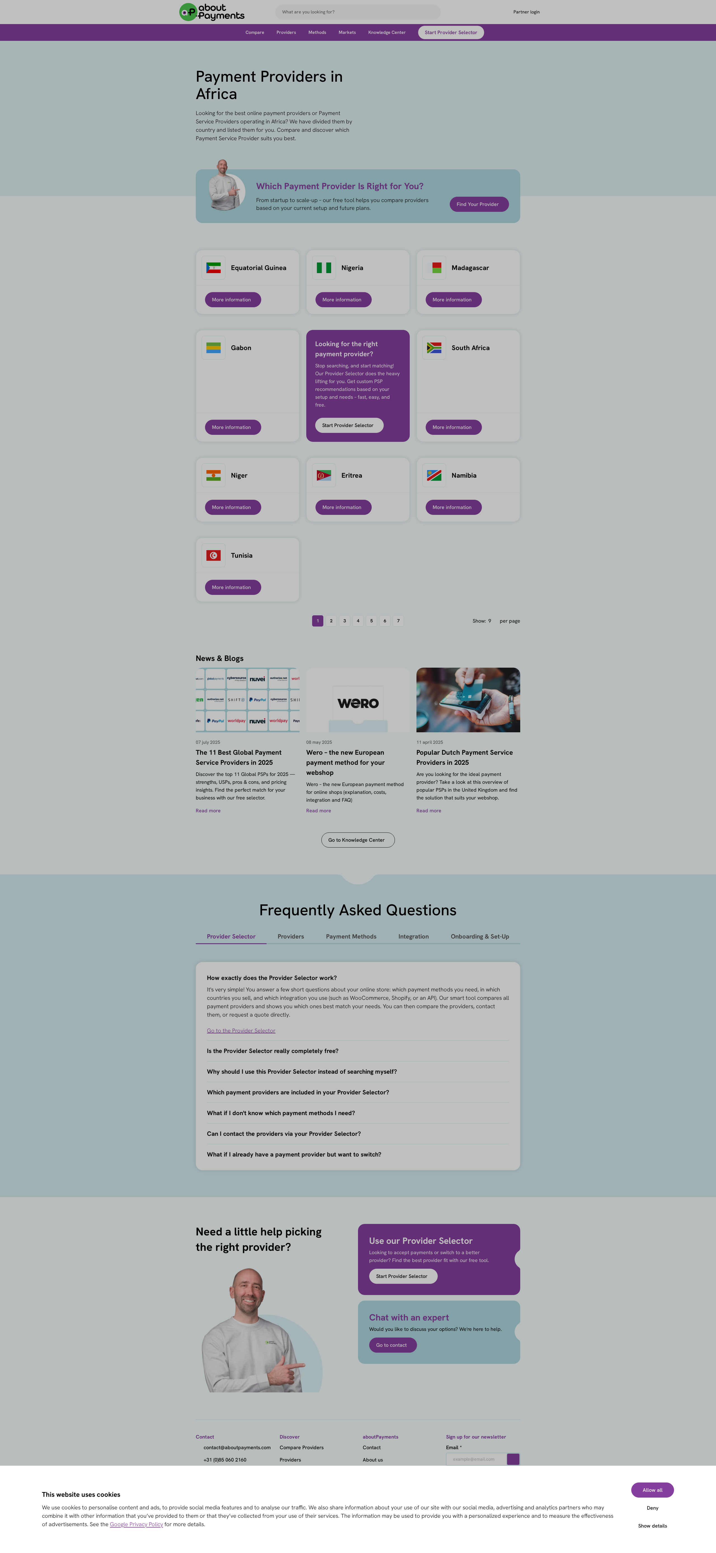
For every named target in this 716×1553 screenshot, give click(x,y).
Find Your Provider (478, 204)
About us (373, 1459)
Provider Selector (231, 936)
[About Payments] (212, 12)
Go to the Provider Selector (241, 1030)
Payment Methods (351, 936)
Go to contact (391, 1345)
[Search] (434, 12)
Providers (291, 936)
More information (231, 299)
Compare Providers (302, 1447)
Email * (454, 1447)
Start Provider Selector (347, 425)
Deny (652, 1508)
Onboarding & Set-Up (480, 936)
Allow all (653, 1490)
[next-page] (412, 621)
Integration (414, 936)
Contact (372, 1447)
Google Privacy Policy (136, 1524)
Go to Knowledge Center (356, 840)
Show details (652, 1525)
